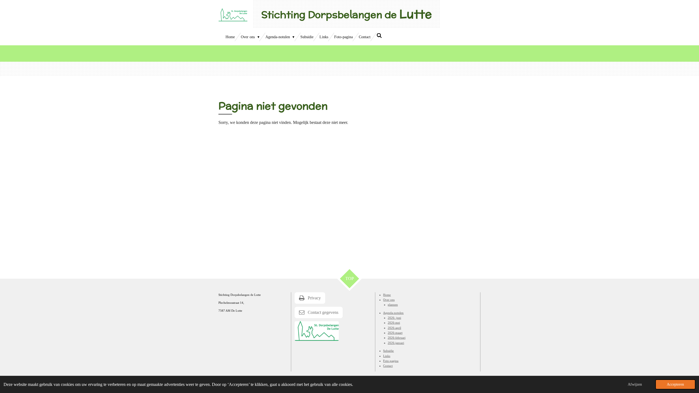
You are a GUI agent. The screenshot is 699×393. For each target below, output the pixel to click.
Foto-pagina (390, 360)
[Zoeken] (379, 36)
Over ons (389, 299)
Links (386, 356)
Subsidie (388, 350)
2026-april (394, 327)
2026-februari (396, 337)
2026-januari (396, 342)
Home (387, 294)
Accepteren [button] (675, 384)
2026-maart (395, 332)
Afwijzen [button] (635, 384)
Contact (388, 365)
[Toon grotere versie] (317, 331)
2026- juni (394, 317)
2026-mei (394, 322)
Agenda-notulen (393, 312)
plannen (393, 304)
